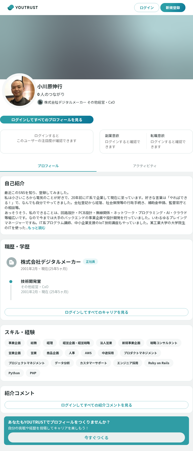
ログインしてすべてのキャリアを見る (96, 312)
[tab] (48, 166)
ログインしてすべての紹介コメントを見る (96, 405)
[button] (96, 47)
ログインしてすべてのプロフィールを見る (46, 119)
